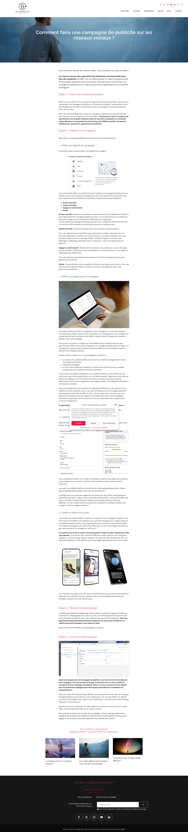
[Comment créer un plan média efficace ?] (128, 746)
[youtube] (171, 4)
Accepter (78, 423)
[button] (116, 405)
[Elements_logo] (22, 3)
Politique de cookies (85, 427)
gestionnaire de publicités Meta (104, 102)
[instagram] (167, 4)
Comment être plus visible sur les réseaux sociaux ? (83, 709)
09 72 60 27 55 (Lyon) (84, 806)
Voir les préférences (109, 423)
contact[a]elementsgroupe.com (80, 804)
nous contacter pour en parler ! (104, 718)
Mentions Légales (120, 829)
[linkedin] (174, 4)
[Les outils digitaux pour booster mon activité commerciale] (94, 748)
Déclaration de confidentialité (100, 427)
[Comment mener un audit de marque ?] (60, 748)
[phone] (181, 4)
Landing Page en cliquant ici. (94, 628)
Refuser (93, 423)
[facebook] (161, 4)
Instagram (106, 104)
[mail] (178, 4)
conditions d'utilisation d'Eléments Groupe (130, 809)
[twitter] (164, 4)
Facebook (97, 104)
